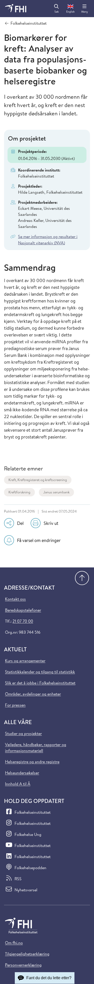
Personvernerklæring (23, 965)
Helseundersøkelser (22, 772)
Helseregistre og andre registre (32, 761)
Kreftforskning (19, 492)
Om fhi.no (14, 942)
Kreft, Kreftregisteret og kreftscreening (38, 479)
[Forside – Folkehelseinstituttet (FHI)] (15, 8)
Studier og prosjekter (23, 733)
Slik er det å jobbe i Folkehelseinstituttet (40, 683)
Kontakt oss (15, 599)
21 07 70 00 (23, 621)
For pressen (15, 705)
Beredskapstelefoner (23, 610)
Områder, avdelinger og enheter (33, 694)
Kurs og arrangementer (25, 660)
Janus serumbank (56, 492)
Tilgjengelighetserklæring (27, 954)
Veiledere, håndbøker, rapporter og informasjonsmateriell (35, 747)
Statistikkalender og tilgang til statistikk (40, 671)
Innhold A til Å (17, 784)
